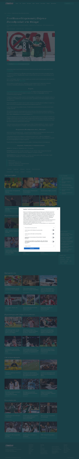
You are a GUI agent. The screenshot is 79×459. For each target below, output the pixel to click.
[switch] (52, 230)
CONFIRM (32, 248)
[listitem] (39, 227)
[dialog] (39, 229)
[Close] (58, 209)
